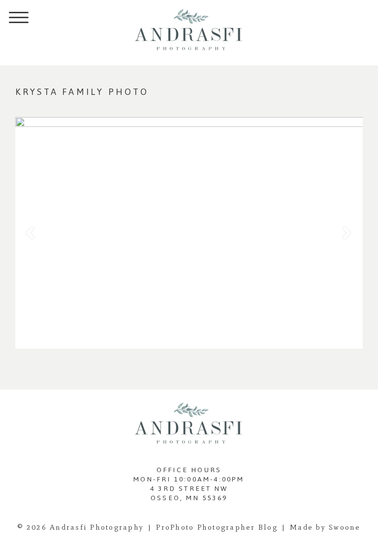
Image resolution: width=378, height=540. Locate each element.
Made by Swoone (325, 527)
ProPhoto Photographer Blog (217, 527)
